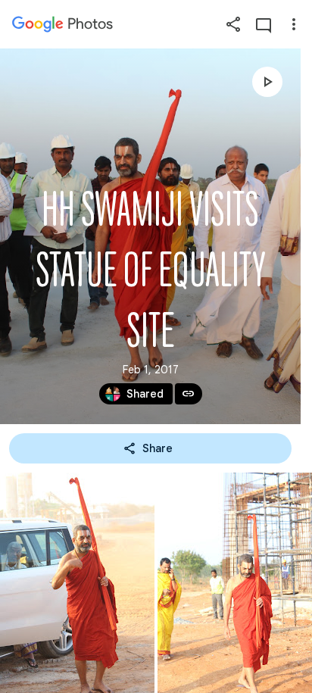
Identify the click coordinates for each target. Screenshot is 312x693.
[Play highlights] (267, 82)
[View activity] (263, 24)
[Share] (233, 24)
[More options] (294, 24)
